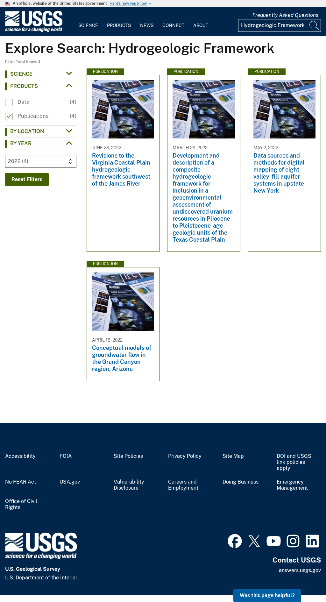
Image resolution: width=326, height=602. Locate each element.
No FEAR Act (20, 482)
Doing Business (241, 482)
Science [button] (21, 74)
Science (88, 25)
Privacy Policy (185, 456)
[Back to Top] (303, 579)
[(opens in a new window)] (234, 540)
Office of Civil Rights (21, 504)
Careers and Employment (183, 485)
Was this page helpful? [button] (267, 595)
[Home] (33, 31)
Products (119, 25)
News (146, 25)
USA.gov (70, 482)
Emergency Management (292, 485)
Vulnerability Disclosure (129, 485)
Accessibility (20, 456)
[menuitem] (88, 21)
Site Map (233, 456)
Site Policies (128, 456)
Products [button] (24, 86)
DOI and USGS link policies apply (294, 462)
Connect (173, 25)
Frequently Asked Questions (285, 15)
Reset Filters (26, 179)
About (200, 25)
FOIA (66, 456)
